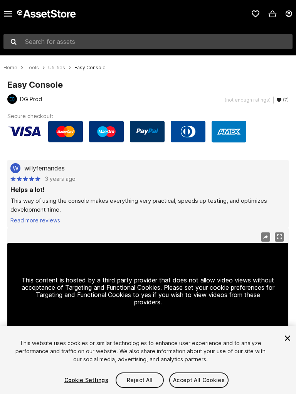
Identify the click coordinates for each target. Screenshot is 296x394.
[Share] (265, 237)
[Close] (287, 338)
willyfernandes (44, 168)
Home (10, 67)
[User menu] (289, 14)
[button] (272, 13)
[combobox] (148, 41)
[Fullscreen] (279, 237)
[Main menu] (8, 14)
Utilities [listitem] (56, 67)
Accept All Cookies (199, 380)
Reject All (140, 380)
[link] (255, 13)
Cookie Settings (86, 380)
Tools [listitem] (33, 67)
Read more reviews (35, 220)
